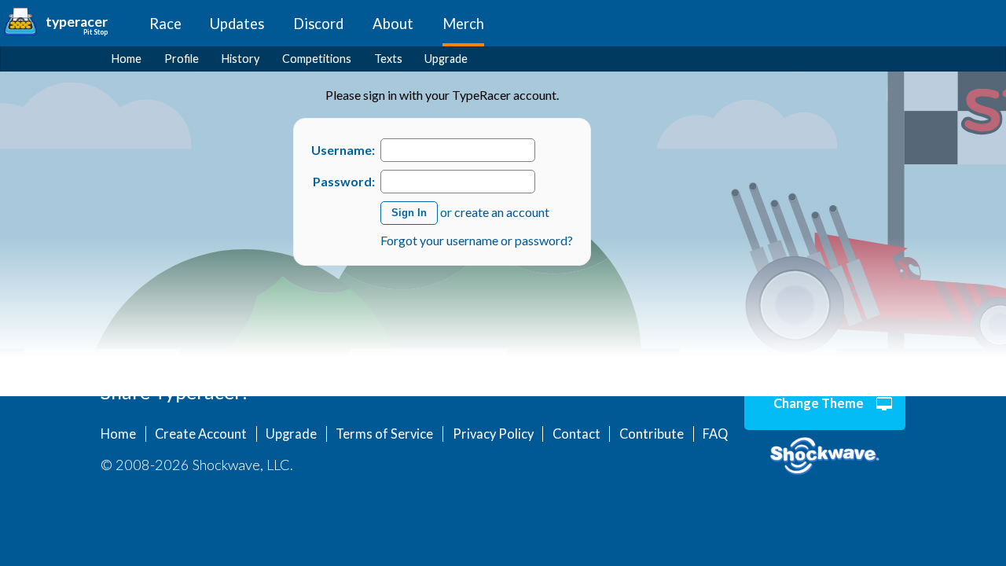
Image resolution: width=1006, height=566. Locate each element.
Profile (181, 58)
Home (126, 58)
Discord (318, 23)
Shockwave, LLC (824, 456)
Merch (463, 23)
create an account (501, 211)
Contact (576, 434)
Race (165, 23)
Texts (388, 58)
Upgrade (446, 58)
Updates (237, 23)
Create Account (201, 434)
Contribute (651, 434)
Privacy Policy (493, 434)
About (393, 23)
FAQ (715, 434)
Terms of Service (384, 434)
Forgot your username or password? (476, 240)
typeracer (77, 22)
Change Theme (818, 403)
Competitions (316, 58)
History (240, 58)
